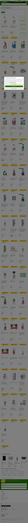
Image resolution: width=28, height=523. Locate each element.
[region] (14, 83)
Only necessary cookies (14, 88)
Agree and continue (14, 86)
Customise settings (14, 84)
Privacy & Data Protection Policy (13, 82)
